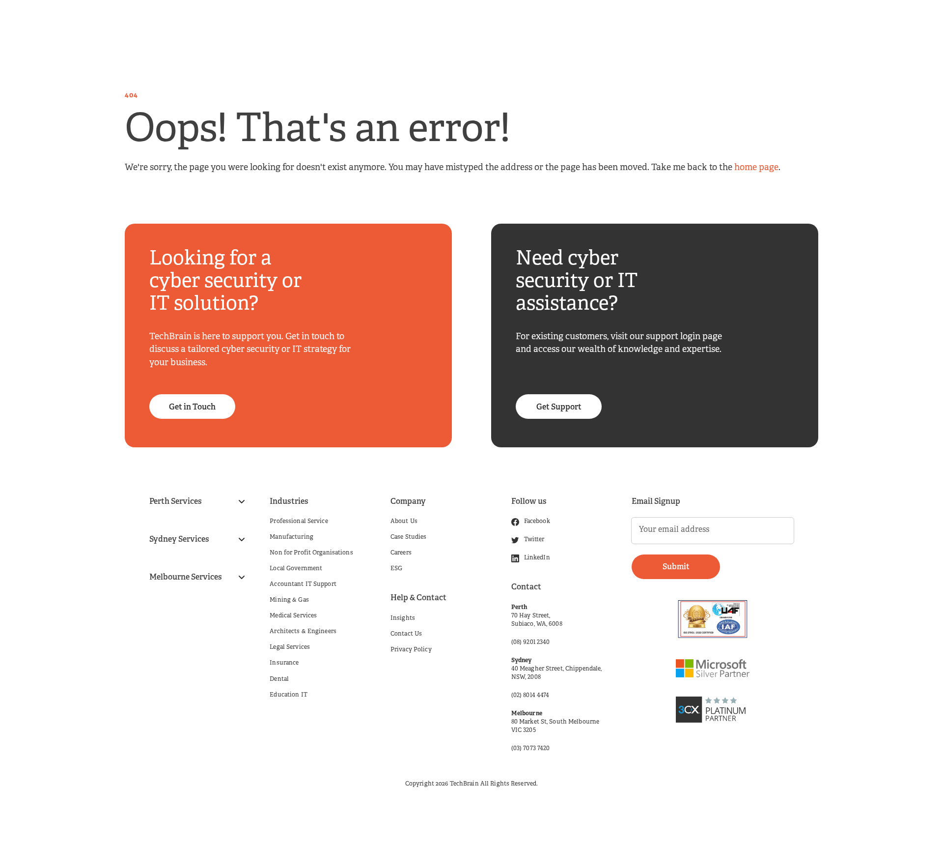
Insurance (284, 663)
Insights (550, 24)
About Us (403, 521)
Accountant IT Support (303, 584)
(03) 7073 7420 (530, 749)
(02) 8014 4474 (530, 696)
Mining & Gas (289, 600)
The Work (609, 24)
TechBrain (464, 784)
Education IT (288, 695)
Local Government (296, 569)
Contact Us (406, 634)
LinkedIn (537, 558)
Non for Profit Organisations (311, 553)
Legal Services (290, 647)
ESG (396, 569)
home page (756, 168)
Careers (497, 24)
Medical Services (293, 616)
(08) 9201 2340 (530, 642)
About (447, 24)
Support (705, 24)
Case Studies (408, 537)
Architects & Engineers (303, 632)
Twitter (534, 540)
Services (330, 24)
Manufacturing (291, 537)
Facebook (537, 521)
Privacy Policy (411, 650)
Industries (390, 24)
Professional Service (299, 521)
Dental (279, 679)
